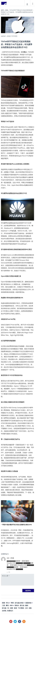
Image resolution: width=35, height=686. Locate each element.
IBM (11, 605)
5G (8, 608)
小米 (26, 608)
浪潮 (3, 603)
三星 (3, 605)
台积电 (4, 611)
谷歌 (30, 608)
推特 (11, 608)
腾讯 (7, 605)
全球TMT (3, 36)
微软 (26, 605)
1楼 (9, 572)
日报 (6, 10)
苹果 (12, 603)
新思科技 (28, 603)
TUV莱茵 (21, 608)
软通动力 (10, 611)
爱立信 (22, 605)
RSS (23, 621)
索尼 (15, 608)
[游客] (3, 559)
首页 (2, 10)
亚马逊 (4, 608)
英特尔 (17, 605)
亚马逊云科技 (19, 603)
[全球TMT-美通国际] (4, 4)
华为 (7, 603)
